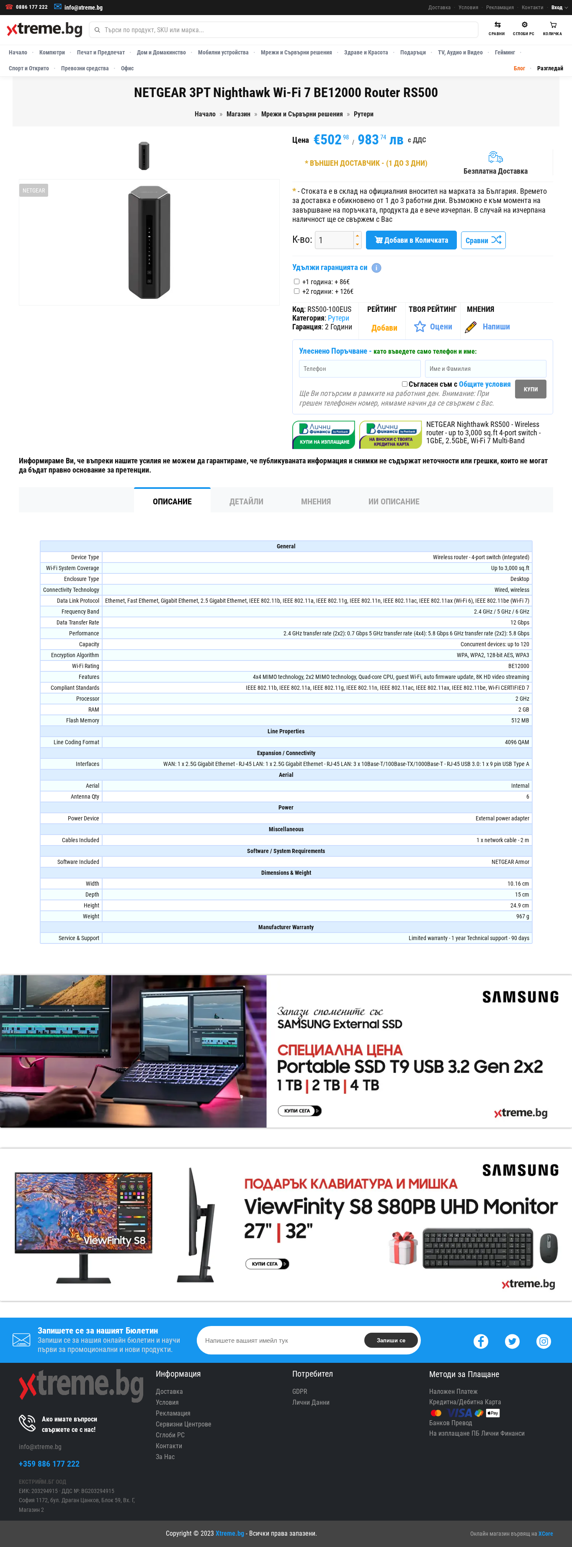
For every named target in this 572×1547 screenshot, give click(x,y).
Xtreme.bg (230, 1533)
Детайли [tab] (246, 501)
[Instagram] (543, 1340)
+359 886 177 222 (49, 1464)
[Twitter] (512, 1340)
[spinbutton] (331, 240)
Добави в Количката (415, 240)
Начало (18, 52)
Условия (468, 7)
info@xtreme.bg (83, 7)
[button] (357, 235)
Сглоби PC (170, 1435)
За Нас (165, 1457)
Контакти (533, 7)
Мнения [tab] (316, 501)
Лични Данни (311, 1402)
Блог (519, 68)
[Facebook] (481, 1340)
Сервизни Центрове (183, 1424)
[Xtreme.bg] (44, 29)
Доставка (439, 7)
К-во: (302, 239)
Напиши (496, 326)
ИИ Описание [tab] (394, 501)
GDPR (299, 1391)
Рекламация (500, 7)
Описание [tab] (172, 501)
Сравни (479, 240)
